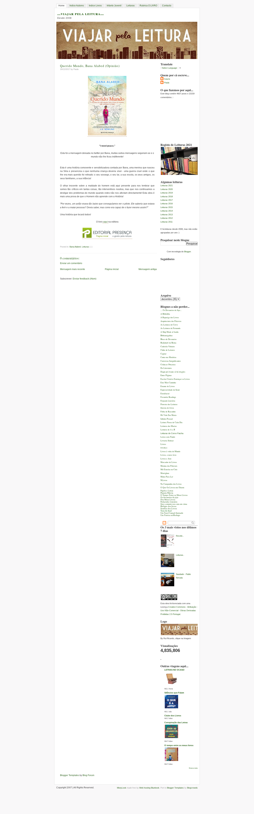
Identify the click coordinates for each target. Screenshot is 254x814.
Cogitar (163, 353)
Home (61, 5)
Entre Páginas (166, 375)
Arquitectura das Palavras (170, 321)
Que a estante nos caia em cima (173, 504)
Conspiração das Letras (176, 722)
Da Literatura (166, 368)
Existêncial (164, 393)
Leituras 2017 (166, 200)
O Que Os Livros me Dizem (172, 487)
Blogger (187, 251)
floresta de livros (167, 407)
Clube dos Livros (172, 715)
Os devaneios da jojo (169, 497)
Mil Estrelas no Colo (168, 469)
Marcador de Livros (168, 462)
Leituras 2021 (166, 185)
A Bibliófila (165, 313)
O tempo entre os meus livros (178, 745)
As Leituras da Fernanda (170, 328)
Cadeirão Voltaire (167, 346)
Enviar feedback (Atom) (84, 278)
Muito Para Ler (166, 476)
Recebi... (180, 536)
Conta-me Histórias (168, 357)
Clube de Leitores (167, 349)
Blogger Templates (69, 775)
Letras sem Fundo (167, 436)
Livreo (163, 444)
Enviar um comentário (71, 263)
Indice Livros (95, 5)
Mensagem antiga (148, 269)
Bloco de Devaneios (168, 339)
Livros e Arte (165, 458)
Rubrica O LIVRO (148, 5)
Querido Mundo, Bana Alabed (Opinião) (90, 66)
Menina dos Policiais (168, 465)
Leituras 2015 (166, 207)
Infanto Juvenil (114, 5)
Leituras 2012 (166, 218)
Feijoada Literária (167, 400)
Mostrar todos (193, 768)
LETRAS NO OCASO (174, 670)
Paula (166, 82)
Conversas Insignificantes (170, 360)
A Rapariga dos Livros (169, 317)
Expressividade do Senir (170, 389)
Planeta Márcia (166, 493)
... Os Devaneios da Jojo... (171, 310)
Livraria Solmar (167, 440)
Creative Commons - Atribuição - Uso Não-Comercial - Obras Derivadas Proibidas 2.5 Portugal (178, 610)
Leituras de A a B (167, 429)
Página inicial (112, 269)
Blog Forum (88, 775)
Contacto (166, 5)
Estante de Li (165, 386)
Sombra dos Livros (168, 508)
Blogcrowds (192, 788)
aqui (105, 221)
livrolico (163, 447)
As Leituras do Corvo (169, 324)
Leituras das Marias (168, 426)
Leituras (130, 5)
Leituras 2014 (166, 211)
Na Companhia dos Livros (170, 483)
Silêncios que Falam (174, 693)
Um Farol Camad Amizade (171, 513)
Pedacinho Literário (168, 502)
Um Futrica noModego (170, 515)
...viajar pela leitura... (80, 13)
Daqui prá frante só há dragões (172, 371)
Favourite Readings (168, 397)
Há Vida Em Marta (168, 415)
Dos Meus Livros (167, 499)
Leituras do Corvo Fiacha (171, 433)
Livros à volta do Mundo (170, 451)
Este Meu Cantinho (168, 382)
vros (173, 386)
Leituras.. (180, 555)
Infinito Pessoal (166, 418)
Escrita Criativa (167, 379)
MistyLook (121, 788)
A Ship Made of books (169, 331)
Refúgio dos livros (168, 506)
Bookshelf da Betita (168, 342)
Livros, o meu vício (168, 454)
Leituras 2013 (166, 214)
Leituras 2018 (166, 196)
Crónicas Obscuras (168, 364)
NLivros (163, 480)
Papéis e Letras (166, 491)
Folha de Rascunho (168, 411)
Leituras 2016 (166, 203)
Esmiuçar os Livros (182, 379)
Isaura (167, 79)
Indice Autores (77, 5)
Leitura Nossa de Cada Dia (171, 422)
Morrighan (164, 473)
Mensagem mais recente (72, 269)
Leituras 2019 (166, 193)
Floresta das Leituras (168, 404)
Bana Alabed (75, 247)
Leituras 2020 (166, 189)
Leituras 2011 (166, 222)
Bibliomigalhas (166, 335)
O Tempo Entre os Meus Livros (173, 495)
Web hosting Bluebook (149, 788)
